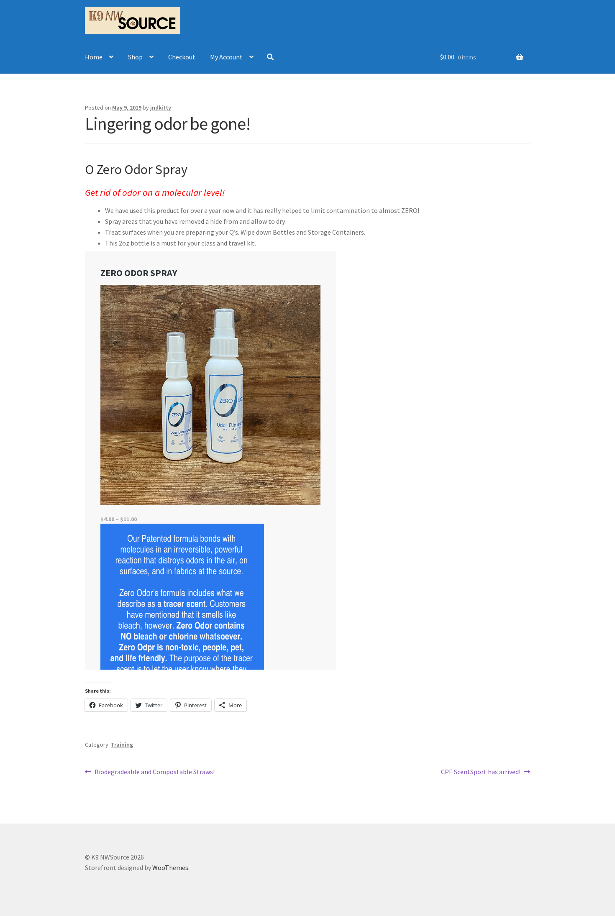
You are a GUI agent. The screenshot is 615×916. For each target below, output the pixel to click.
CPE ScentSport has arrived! (480, 772)
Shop (135, 57)
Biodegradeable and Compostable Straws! (154, 772)
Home (93, 57)
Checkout (181, 57)
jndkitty (160, 107)
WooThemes (170, 867)
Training (122, 744)
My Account (226, 57)
